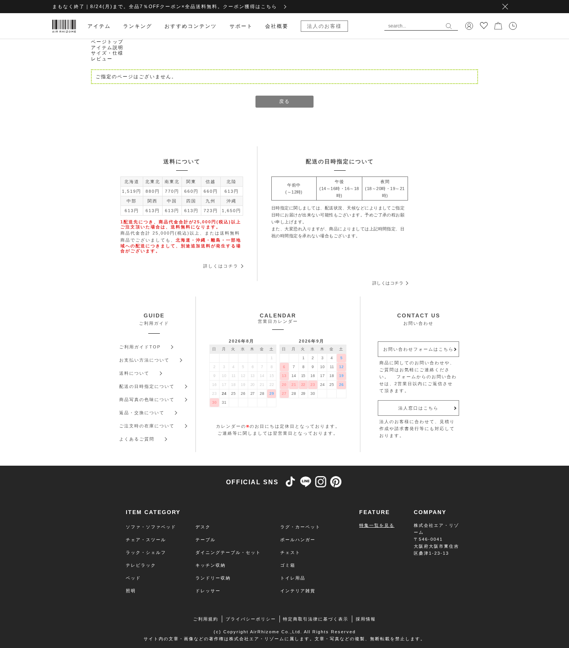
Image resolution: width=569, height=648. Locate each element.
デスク (203, 527)
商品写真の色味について (147, 399)
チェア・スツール (146, 539)
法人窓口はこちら (418, 408)
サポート (241, 26)
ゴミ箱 (287, 565)
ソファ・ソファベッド (151, 527)
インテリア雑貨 (297, 590)
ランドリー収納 (213, 578)
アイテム (99, 26)
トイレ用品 (292, 578)
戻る (284, 101)
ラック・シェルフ (146, 552)
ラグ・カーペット (300, 527)
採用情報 (366, 619)
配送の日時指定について (147, 386)
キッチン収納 (210, 565)
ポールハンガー (297, 539)
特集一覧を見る (376, 525)
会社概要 (276, 26)
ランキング (137, 26)
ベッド (133, 578)
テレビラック (141, 565)
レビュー (102, 59)
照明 (131, 590)
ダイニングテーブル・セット (228, 552)
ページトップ (107, 42)
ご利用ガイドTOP (140, 347)
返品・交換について (142, 412)
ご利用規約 (205, 619)
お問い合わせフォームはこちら (418, 349)
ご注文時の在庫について (147, 425)
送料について (134, 373)
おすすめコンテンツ (191, 26)
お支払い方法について (144, 360)
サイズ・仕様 (107, 53)
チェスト (290, 552)
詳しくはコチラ (220, 266)
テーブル (205, 539)
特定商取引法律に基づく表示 (315, 619)
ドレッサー (208, 590)
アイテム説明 (107, 47)
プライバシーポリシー (251, 619)
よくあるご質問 (136, 439)
